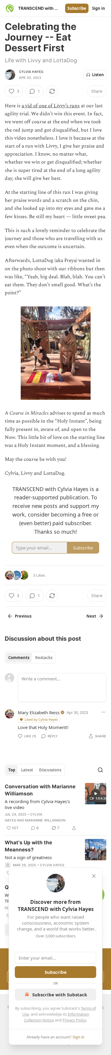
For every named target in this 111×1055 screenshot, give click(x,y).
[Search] (100, 770)
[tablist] (30, 658)
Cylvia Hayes (31, 72)
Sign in (98, 8)
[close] (94, 876)
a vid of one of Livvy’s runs (51, 106)
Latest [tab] (27, 770)
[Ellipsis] (103, 712)
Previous (23, 616)
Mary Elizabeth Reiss (38, 712)
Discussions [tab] (50, 770)
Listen (98, 74)
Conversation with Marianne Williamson (40, 790)
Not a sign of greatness (28, 857)
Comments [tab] (18, 657)
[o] (95, 793)
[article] (55, 807)
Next (91, 616)
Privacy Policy (74, 1020)
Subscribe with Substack (59, 995)
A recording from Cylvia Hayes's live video (37, 804)
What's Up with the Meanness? (28, 846)
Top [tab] (11, 770)
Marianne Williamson (45, 820)
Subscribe (76, 8)
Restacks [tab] (43, 657)
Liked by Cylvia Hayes (41, 719)
